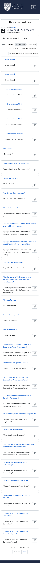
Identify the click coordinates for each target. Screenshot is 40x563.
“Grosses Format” (9, 300)
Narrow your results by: (20, 22)
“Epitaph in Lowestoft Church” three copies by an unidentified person (19, 224)
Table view (32, 44)
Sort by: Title (13, 48)
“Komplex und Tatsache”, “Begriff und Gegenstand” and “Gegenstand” (17, 345)
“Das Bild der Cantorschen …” (14, 193)
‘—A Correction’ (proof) (16, 532)
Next (24, 552)
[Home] (14, 7)
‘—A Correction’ (16, 514)
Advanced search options (15, 38)
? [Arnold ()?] (8, 148)
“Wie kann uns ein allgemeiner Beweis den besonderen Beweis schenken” (18, 445)
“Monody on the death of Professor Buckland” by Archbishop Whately (16, 378)
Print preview (8, 44)
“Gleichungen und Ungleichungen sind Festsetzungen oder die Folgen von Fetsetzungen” (17, 279)
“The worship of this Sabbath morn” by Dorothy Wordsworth (17, 397)
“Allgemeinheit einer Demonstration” (16, 163)
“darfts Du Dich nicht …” (12, 178)
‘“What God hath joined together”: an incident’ (17, 496)
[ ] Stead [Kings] (9, 59)
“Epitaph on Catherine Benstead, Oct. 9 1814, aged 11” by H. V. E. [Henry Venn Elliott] (19, 243)
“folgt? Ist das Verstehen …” (13, 262)
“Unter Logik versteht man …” (14, 429)
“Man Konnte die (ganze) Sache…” (15, 363)
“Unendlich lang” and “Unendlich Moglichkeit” (19, 414)
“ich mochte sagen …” (11, 315)
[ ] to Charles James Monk (12, 89)
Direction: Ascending (29, 48)
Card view (21, 44)
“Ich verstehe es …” (10, 330)
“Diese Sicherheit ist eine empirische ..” (17, 208)
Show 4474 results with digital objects (24, 53)
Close (13, 27)
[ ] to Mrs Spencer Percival (13, 134)
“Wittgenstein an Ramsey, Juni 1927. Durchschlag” (16, 463)
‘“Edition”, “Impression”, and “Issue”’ (16, 480)
